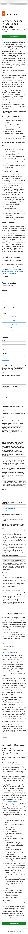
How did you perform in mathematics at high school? (12, 407)
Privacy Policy (6, 510)
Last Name (5, 296)
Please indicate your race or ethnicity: (11, 590)
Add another (5, 360)
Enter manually (14, 327)
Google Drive (14, 324)
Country (4, 307)
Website (4, 489)
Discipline (4, 353)
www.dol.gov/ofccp (13, 801)
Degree (3, 346)
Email (3, 301)
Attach (14, 316)
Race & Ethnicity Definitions (9, 652)
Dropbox (14, 320)
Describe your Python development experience (10, 387)
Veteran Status (5, 734)
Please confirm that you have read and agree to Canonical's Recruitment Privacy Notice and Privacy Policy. (13, 502)
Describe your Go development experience (13, 397)
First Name (5, 290)
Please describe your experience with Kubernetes (11, 376)
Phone (14, 307)
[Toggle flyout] (10, 310)
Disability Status (6, 900)
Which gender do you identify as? (10, 555)
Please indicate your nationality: (10, 572)
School (3, 340)
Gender (3, 640)
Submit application (14, 36)
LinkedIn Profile (6, 495)
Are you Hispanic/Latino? (8, 646)
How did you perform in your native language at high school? (13, 414)
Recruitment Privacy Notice (9, 508)
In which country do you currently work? (12, 514)
